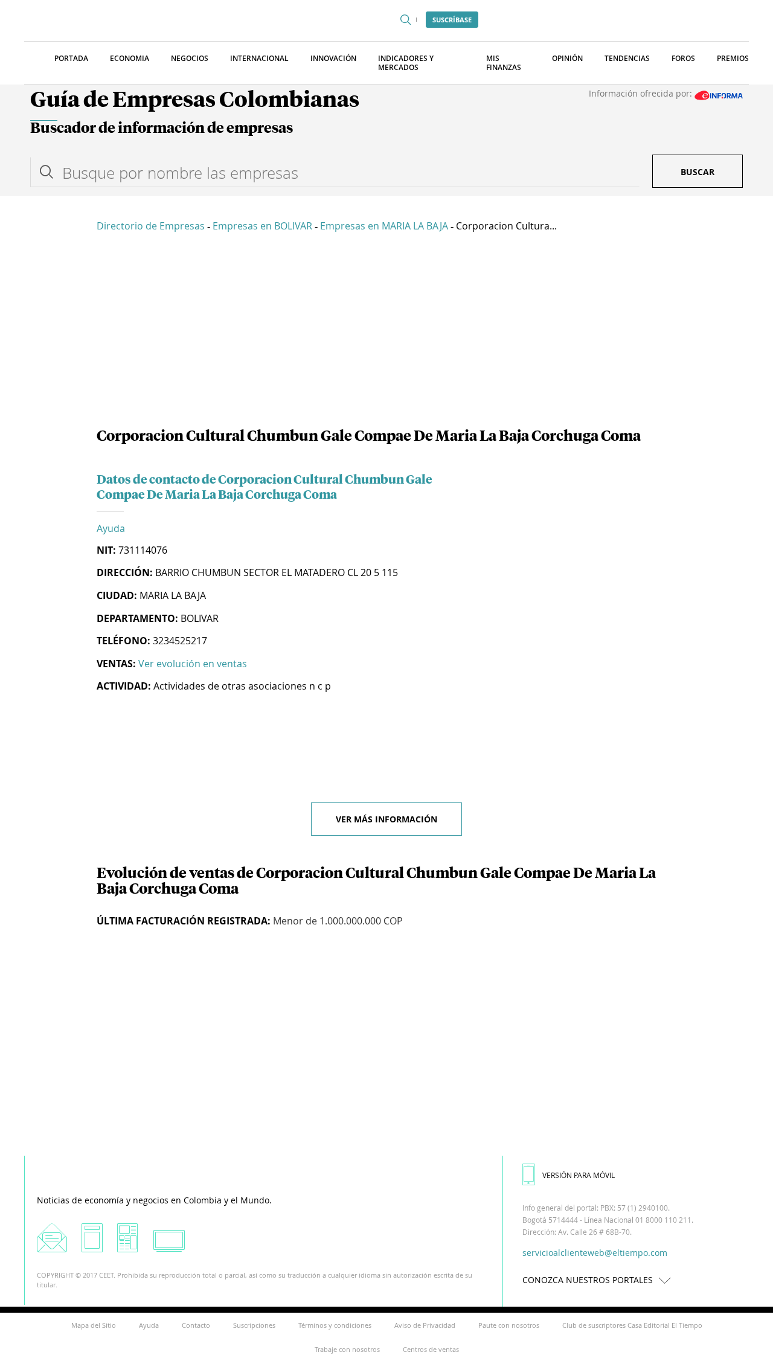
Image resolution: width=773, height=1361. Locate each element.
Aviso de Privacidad (424, 1325)
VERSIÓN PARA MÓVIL (578, 1175)
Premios (733, 58)
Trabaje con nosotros (347, 1349)
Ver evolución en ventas (192, 663)
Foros (683, 58)
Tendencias (627, 58)
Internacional (259, 58)
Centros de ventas (431, 1349)
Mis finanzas (503, 62)
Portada (71, 58)
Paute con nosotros (508, 1325)
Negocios (189, 58)
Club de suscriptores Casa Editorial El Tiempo (632, 1325)
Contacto (196, 1325)
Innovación (333, 58)
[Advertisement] (386, 332)
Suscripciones (254, 1325)
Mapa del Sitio (93, 1325)
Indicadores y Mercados (406, 62)
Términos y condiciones (334, 1325)
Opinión (567, 58)
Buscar (697, 172)
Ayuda (111, 528)
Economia (129, 58)
